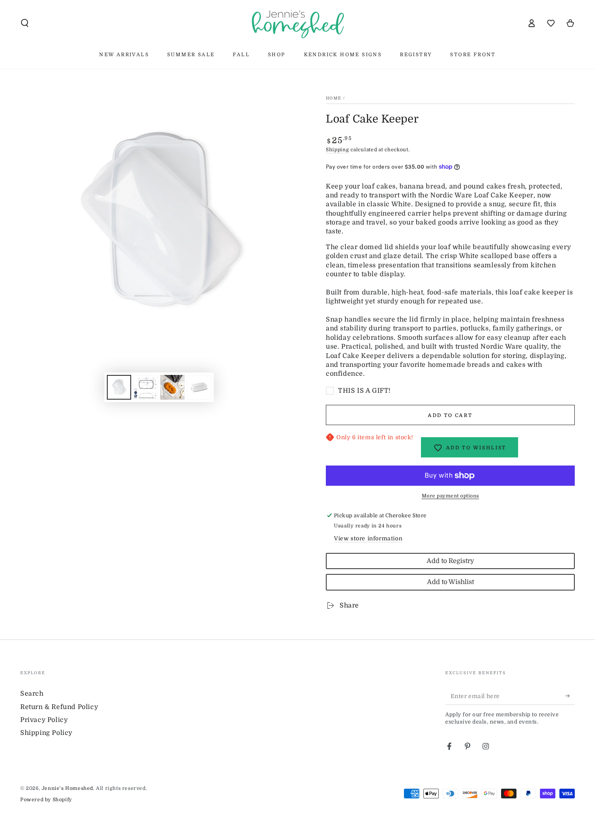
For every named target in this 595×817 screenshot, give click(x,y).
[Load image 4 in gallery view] (199, 387)
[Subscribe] (570, 696)
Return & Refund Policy (59, 707)
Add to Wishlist (450, 582)
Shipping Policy (46, 733)
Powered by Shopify (46, 799)
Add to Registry (450, 561)
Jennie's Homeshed (67, 788)
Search (32, 693)
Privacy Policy (44, 720)
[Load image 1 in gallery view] (119, 387)
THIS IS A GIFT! (364, 390)
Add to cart (450, 415)
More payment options (450, 496)
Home (333, 98)
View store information (368, 538)
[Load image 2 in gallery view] (146, 387)
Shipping (337, 149)
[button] (24, 23)
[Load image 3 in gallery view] (172, 387)
